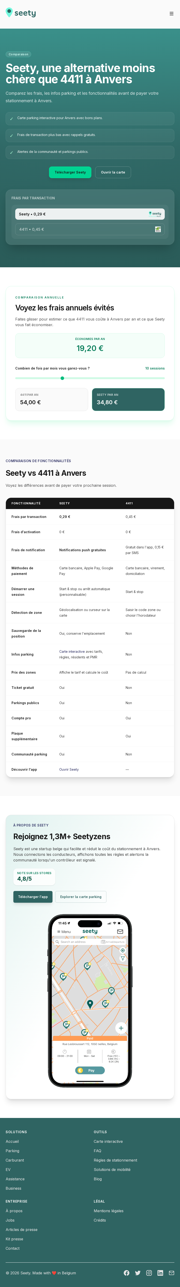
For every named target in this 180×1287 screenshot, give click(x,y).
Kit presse (14, 1239)
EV (8, 1169)
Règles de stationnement (115, 1160)
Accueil (12, 1141)
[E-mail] (171, 1273)
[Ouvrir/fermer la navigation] (171, 13)
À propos (14, 1210)
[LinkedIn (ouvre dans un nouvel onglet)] (160, 1273)
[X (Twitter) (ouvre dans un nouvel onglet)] (138, 1273)
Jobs (10, 1220)
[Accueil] (21, 14)
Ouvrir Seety (69, 769)
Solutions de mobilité (112, 1169)
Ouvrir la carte (116, 173)
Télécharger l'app (35, 898)
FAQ (97, 1150)
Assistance (15, 1179)
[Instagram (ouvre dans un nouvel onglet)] (149, 1273)
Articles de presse (22, 1229)
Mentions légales (109, 1210)
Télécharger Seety (73, 173)
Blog (98, 1179)
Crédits (100, 1220)
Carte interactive (72, 651)
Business (13, 1188)
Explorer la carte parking (83, 898)
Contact (12, 1248)
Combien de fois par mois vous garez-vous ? (52, 368)
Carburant (15, 1160)
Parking (12, 1150)
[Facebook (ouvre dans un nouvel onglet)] (126, 1273)
